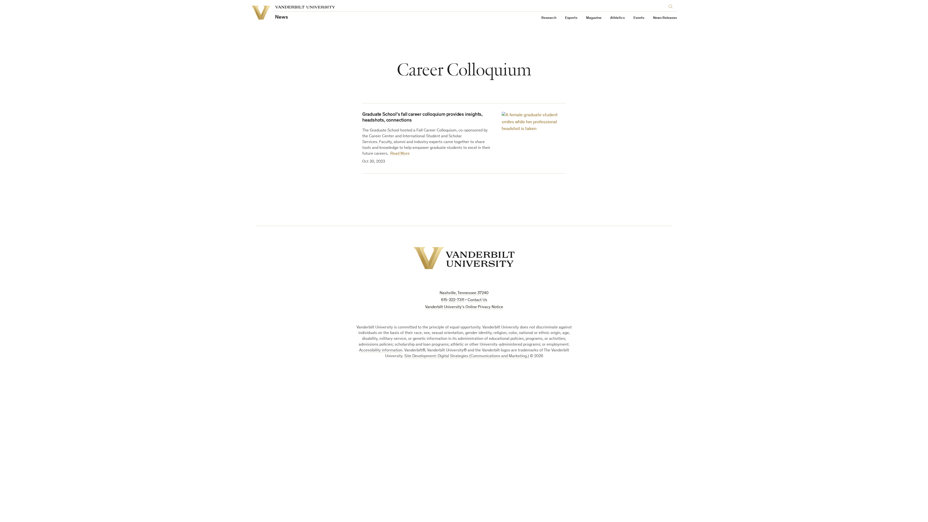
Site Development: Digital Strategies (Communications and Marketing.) (466, 356)
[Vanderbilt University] (464, 258)
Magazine (594, 18)
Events (638, 18)
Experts (571, 18)
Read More (400, 154)
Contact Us (477, 300)
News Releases (665, 18)
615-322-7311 (452, 300)
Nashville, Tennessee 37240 (464, 293)
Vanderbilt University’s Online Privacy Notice (464, 307)
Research (548, 18)
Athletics (617, 18)
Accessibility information (380, 350)
